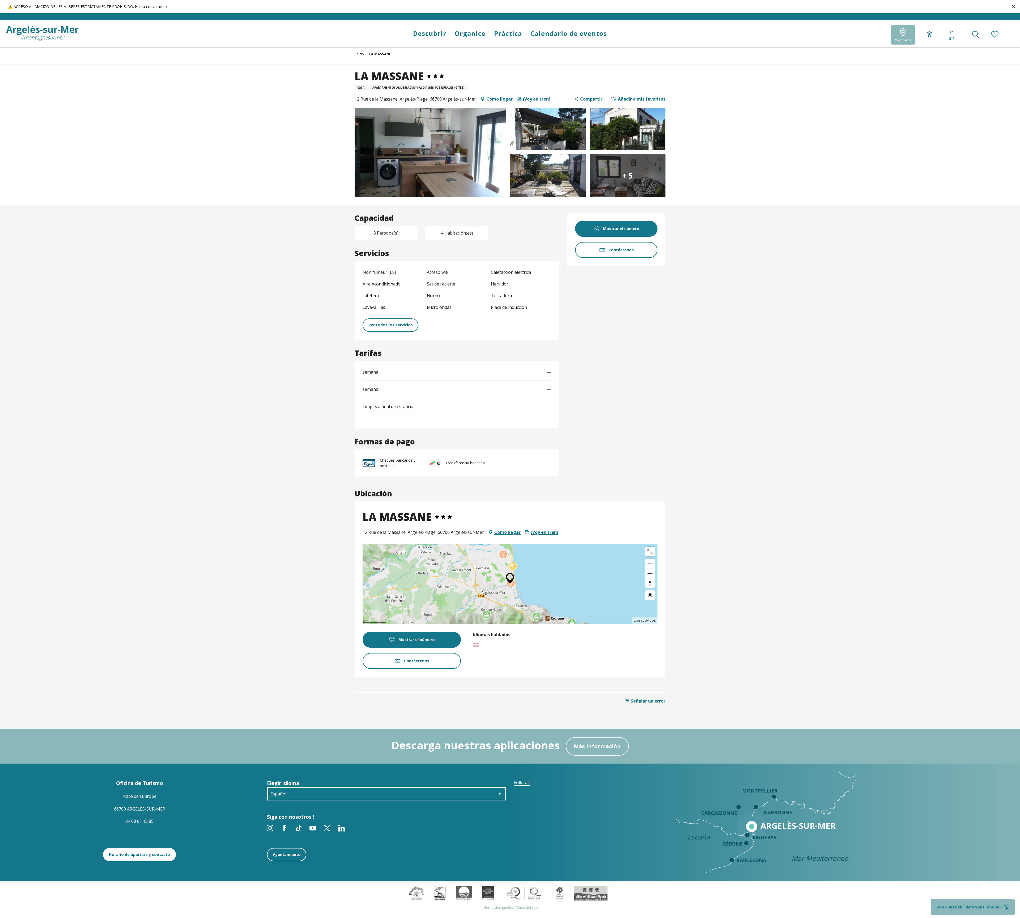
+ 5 (627, 176)
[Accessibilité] (929, 34)
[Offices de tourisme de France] (559, 892)
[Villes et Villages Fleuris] (590, 892)
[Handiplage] (440, 892)
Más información (597, 746)
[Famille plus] (416, 892)
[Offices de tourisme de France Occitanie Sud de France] (524, 892)
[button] (975, 35)
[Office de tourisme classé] (488, 892)
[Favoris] (995, 34)
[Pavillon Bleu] (464, 892)
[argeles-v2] (42, 33)
